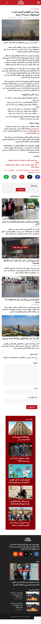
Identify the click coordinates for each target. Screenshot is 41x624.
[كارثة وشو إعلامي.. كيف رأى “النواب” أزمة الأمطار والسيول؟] (20, 248)
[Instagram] (26, 554)
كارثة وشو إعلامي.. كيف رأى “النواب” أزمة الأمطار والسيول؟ (21, 261)
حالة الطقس (12, 170)
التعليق (35, 363)
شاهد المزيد (20, 189)
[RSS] (15, 554)
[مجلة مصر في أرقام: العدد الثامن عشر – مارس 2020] (32, 596)
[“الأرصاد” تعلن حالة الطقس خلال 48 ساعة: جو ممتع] (20, 325)
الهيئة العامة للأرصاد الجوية (22, 170)
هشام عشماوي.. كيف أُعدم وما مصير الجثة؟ (19, 459)
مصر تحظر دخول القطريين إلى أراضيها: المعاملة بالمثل (19, 502)
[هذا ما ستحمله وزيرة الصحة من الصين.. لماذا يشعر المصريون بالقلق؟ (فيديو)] (24, 571)
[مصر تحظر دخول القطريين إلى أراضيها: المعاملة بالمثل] (20, 492)
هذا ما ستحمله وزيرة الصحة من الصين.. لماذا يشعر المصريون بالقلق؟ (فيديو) (25, 583)
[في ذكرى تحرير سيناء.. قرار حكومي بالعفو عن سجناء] (20, 514)
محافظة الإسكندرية (31, 133)
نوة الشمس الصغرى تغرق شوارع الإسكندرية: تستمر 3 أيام (20, 222)
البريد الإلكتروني (32, 397)
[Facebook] (36, 554)
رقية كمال (20, 17)
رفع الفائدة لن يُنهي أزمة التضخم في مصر (20, 438)
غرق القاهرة (31, 172)
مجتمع (37, 9)
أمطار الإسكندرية (35, 170)
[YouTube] (21, 554)
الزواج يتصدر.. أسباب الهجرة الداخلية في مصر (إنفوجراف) (19, 480)
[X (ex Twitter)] (31, 554)
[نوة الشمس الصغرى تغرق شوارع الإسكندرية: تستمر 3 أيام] (20, 209)
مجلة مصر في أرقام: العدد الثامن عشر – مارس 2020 (16, 594)
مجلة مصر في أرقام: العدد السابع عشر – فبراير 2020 (16, 605)
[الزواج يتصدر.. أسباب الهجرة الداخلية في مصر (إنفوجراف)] (20, 471)
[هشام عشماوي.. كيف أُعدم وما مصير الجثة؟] (20, 449)
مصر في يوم (13, 616)
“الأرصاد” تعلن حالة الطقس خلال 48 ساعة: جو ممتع (21, 338)
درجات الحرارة (35, 129)
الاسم (35, 388)
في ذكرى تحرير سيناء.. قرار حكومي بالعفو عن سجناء (19, 523)
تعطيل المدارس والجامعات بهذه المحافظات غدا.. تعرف (21, 300)
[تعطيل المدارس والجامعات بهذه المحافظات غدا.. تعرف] (20, 286)
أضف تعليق (27, 17)
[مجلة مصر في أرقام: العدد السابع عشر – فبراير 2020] (32, 606)
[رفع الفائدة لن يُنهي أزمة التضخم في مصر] (20, 428)
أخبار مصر (32, 9)
